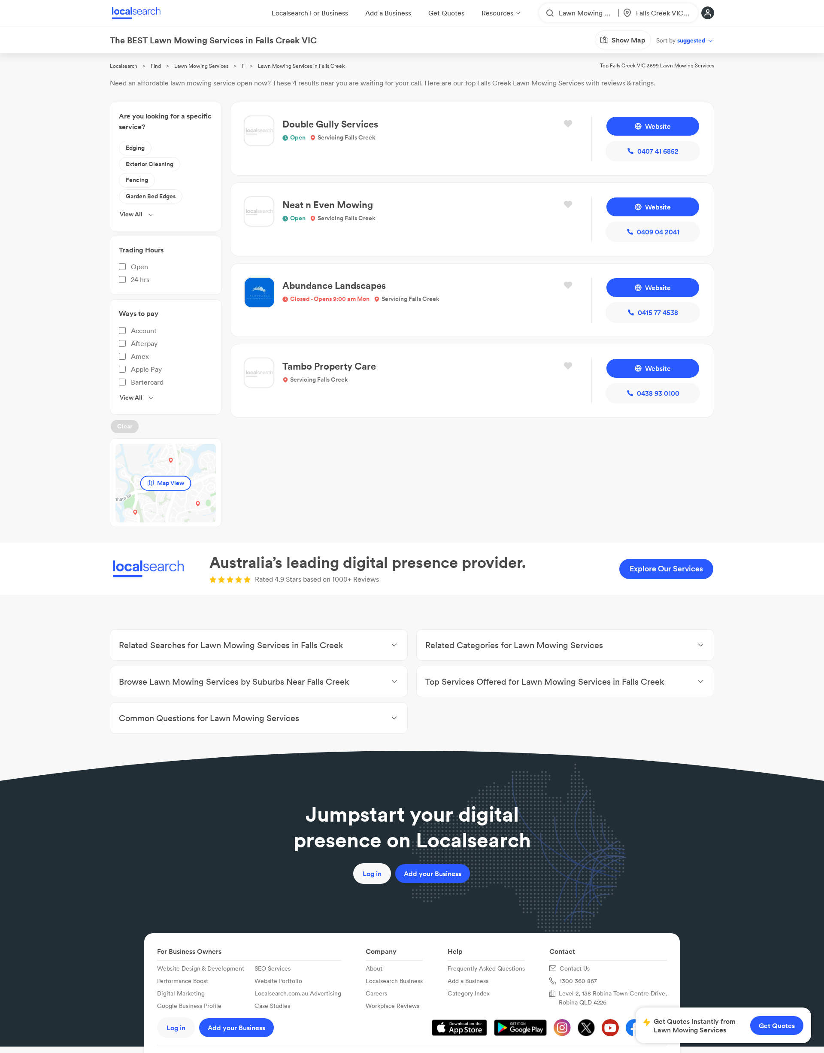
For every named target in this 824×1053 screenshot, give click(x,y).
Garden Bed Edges (151, 196)
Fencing (137, 180)
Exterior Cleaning (149, 164)
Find (156, 66)
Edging (135, 148)
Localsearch (123, 66)
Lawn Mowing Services (201, 66)
